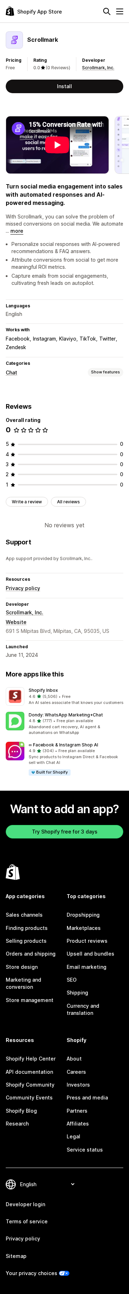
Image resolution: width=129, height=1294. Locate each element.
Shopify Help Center (31, 1059)
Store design (22, 967)
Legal (73, 1136)
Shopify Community (30, 1085)
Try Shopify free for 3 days (64, 832)
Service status (85, 1150)
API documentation (29, 1072)
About (74, 1059)
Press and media (87, 1097)
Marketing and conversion (23, 983)
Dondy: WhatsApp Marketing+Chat (66, 715)
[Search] (106, 11)
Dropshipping (83, 915)
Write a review (27, 501)
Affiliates (78, 1124)
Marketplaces (84, 928)
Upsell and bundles (90, 954)
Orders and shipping (31, 954)
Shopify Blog (21, 1111)
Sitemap (16, 1256)
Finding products (27, 928)
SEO (72, 980)
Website (16, 622)
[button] (64, 696)
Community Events (29, 1097)
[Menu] (119, 11)
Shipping (77, 993)
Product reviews (87, 941)
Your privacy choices (31, 1273)
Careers (76, 1072)
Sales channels (24, 915)
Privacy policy (23, 588)
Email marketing (86, 967)
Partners (77, 1111)
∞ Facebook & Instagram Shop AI (63, 744)
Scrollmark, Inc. (98, 67)
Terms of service (27, 1221)
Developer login (25, 1204)
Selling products (26, 941)
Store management (29, 1000)
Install (64, 86)
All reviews (68, 501)
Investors (78, 1085)
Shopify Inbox (43, 690)
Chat (11, 372)
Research (17, 1124)
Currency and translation (83, 1009)
